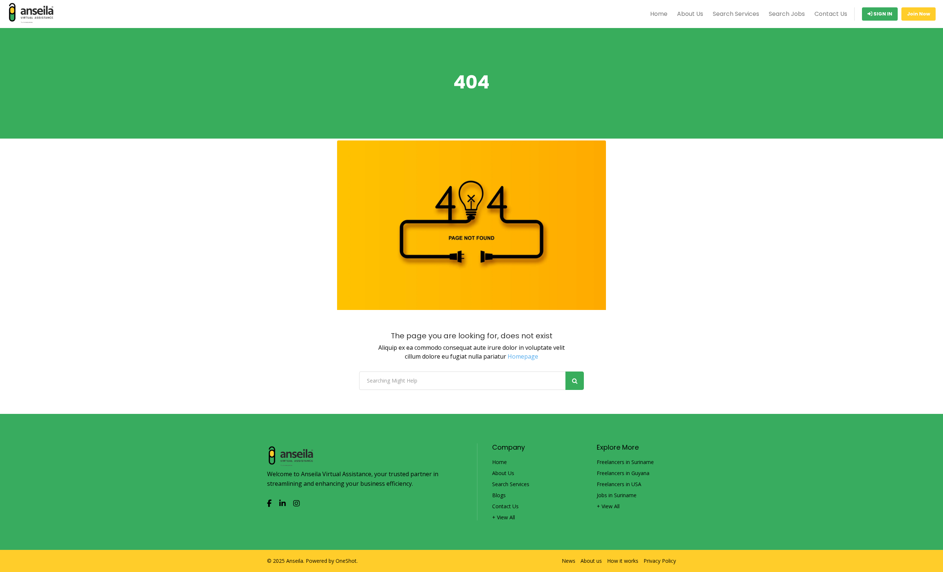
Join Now (918, 13)
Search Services (736, 14)
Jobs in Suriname (617, 495)
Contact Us (830, 14)
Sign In (882, 13)
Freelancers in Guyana (623, 473)
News (568, 561)
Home (658, 14)
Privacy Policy (660, 561)
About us (591, 561)
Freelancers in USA (619, 484)
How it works (622, 561)
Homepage (523, 356)
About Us (690, 14)
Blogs (499, 495)
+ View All (503, 517)
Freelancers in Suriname (625, 462)
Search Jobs (787, 14)
